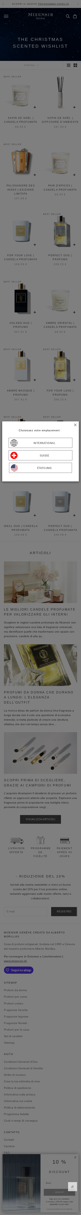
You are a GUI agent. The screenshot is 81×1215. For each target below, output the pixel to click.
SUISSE (44, 455)
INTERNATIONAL (44, 442)
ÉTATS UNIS (44, 467)
